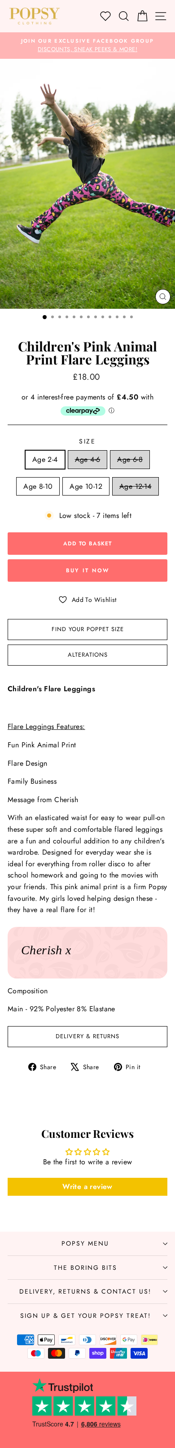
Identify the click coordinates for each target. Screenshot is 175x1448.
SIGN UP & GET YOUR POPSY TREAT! (85, 1315)
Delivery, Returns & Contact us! (85, 1291)
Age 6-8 (130, 459)
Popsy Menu (85, 1243)
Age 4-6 (88, 459)
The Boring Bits (85, 1267)
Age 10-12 (86, 486)
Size (87, 441)
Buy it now (87, 570)
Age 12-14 (135, 486)
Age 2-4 (45, 459)
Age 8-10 (37, 486)
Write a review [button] (87, 1186)
